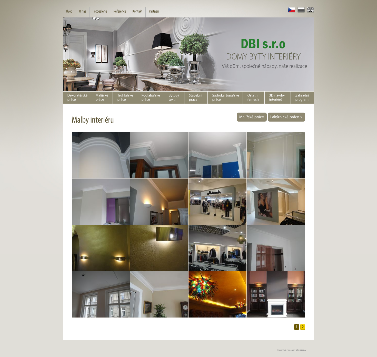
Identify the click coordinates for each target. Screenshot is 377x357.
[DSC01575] (275, 202)
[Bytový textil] (174, 98)
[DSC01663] (159, 248)
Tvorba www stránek (291, 350)
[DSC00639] (217, 155)
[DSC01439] (159, 202)
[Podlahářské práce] (150, 98)
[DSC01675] (217, 248)
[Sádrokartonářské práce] (225, 98)
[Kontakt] (137, 12)
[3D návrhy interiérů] (277, 98)
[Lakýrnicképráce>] (286, 117)
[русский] (300, 11)
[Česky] (290, 11)
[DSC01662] (101, 248)
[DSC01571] (217, 202)
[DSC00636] (159, 155)
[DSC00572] (101, 155)
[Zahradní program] (302, 98)
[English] (309, 11)
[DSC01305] (101, 202)
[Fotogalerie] (99, 12)
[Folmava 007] (217, 294)
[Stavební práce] (195, 98)
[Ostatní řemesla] (253, 98)
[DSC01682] (275, 248)
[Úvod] (69, 12)
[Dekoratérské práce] (77, 98)
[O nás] (82, 12)
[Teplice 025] (275, 294)
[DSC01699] (159, 294)
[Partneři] (153, 12)
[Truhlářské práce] (125, 98)
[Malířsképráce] (252, 117)
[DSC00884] (275, 155)
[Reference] (119, 12)
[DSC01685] (101, 294)
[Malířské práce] (102, 98)
